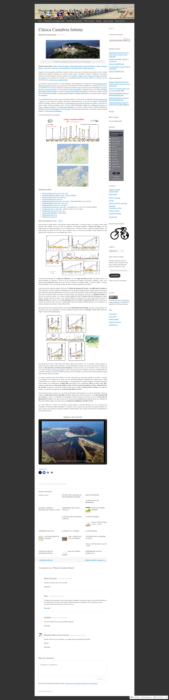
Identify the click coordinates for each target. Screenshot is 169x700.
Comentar (100, 679)
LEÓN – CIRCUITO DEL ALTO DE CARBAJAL (75, 537)
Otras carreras (113, 194)
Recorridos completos (115, 213)
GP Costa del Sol (76, 68)
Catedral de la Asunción (98, 105)
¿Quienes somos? (44, 495)
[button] (68, 457)
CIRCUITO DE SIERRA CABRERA (119, 105)
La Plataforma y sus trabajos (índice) (54, 21)
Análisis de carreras (114, 190)
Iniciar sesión (112, 316)
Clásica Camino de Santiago (61, 66)
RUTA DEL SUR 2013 (46, 560)
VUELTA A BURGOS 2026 (116, 64)
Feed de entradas (114, 319)
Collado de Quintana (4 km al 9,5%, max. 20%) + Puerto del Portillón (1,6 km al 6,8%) (66, 201)
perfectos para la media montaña (58, 80)
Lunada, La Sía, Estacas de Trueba (88, 76)
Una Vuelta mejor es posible (74, 21)
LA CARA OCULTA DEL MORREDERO (92, 501)
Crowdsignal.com (116, 178)
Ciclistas (111, 200)
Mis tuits (111, 111)
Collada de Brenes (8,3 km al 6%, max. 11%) (55, 203)
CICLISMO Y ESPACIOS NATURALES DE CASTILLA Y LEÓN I (49, 510)
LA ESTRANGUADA (91, 531)
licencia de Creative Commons (119, 301)
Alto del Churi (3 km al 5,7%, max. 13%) (53, 211)
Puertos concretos (114, 211)
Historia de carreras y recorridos (118, 203)
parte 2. (60, 221)
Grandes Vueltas (113, 191)
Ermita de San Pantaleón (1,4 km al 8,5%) (54, 213)
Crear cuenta (112, 314)
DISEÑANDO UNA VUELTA (46, 531)
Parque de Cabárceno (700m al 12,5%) (53, 195)
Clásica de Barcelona (89, 66)
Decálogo (98, 21)
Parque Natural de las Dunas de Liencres (77, 103)
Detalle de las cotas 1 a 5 (49, 215)
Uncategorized (113, 217)
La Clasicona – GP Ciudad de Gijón (61, 68)
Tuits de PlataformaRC (115, 121)
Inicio (40, 21)
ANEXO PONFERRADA (92, 495)
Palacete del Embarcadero (66, 107)
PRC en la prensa (89, 21)
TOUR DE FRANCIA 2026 (116, 71)
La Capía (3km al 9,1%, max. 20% (52, 209)
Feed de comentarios (115, 322)
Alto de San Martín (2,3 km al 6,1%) (52, 199)
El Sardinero (55, 109)
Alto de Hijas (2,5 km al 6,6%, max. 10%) (54, 207)
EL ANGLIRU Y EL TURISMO (70, 531)
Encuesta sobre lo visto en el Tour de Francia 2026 (119, 89)
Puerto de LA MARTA (74, 551)
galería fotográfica (71, 195)
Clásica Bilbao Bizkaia (76, 66)
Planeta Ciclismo (120, 21)
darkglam (47, 617)
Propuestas (51, 484)
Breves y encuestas (114, 198)
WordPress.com (113, 325)
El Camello (67, 109)
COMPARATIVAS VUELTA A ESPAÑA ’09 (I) (93, 552)
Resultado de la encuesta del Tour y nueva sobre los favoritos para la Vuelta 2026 (119, 54)
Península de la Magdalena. (54, 111)
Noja (79, 87)
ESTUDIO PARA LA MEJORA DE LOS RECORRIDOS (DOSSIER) (71, 496)
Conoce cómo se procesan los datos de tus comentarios (81, 683)
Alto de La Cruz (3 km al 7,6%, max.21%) (54, 197)
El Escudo (103, 76)
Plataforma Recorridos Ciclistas (47, 35)
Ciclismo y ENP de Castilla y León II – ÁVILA (99, 523)
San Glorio (74, 76)
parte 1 (55, 221)
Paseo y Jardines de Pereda (47, 107)
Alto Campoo (42, 78)
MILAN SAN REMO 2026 (116, 95)
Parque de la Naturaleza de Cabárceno (77, 91)
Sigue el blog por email (116, 257)
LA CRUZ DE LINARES (92, 517)
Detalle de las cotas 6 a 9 (49, 217)
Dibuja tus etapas (108, 21)
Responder (47, 586)
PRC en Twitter (113, 117)
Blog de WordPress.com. (46, 691)
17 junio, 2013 (61, 35)
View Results (116, 176)
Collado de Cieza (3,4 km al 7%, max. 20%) (54, 205)
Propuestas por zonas (60, 484)
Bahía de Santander (75, 89)
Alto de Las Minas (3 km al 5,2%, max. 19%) (55, 193)
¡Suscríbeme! (114, 275)
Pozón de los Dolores (58, 370)
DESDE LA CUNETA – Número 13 (95, 560)
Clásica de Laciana (88, 68)
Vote (116, 173)
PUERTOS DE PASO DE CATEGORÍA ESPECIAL (46, 552)
